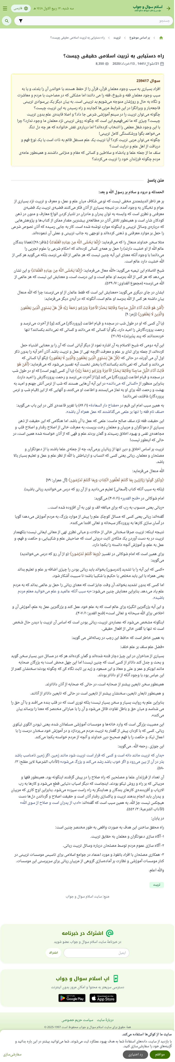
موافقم (160, 1055)
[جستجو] (6, 21)
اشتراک (53, 953)
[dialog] (87, 1046)
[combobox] (97, 20)
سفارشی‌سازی (12, 1054)
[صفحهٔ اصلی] (161, 38)
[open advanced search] (21, 21)
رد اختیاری (135, 1055)
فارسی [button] (18, 8)
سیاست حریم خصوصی (77, 1020)
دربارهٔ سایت (105, 1020)
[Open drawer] (5, 8)
